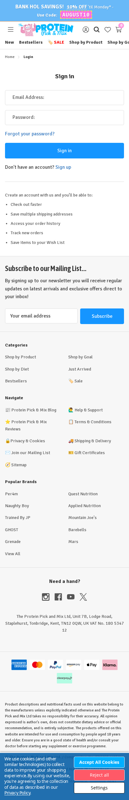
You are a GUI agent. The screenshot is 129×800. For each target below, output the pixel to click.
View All (12, 553)
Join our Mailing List (30, 452)
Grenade (13, 541)
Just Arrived (79, 369)
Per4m (11, 494)
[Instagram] (48, 597)
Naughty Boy (17, 505)
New (9, 42)
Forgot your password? (29, 134)
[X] (83, 597)
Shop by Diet (17, 369)
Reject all (99, 775)
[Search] (96, 30)
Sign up (63, 167)
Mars (73, 541)
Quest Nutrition (83, 494)
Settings (99, 788)
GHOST (11, 529)
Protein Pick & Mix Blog (33, 410)
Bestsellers (31, 42)
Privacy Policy (17, 793)
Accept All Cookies (99, 762)
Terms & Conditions (93, 421)
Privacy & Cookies (27, 441)
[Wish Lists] (107, 30)
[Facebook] (60, 597)
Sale (56, 42)
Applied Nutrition (84, 505)
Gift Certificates (90, 452)
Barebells (77, 529)
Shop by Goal (80, 357)
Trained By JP (17, 517)
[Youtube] (73, 597)
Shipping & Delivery (93, 441)
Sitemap (19, 465)
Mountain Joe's (82, 517)
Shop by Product (85, 42)
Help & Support (89, 410)
